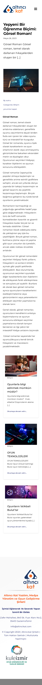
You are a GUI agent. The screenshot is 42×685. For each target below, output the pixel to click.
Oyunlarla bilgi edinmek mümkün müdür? (19, 388)
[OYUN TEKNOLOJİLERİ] (21, 425)
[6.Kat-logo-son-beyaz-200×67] (14, 6)
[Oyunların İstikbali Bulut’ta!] (21, 487)
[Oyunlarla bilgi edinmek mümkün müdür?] (21, 357)
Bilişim (16, 105)
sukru (8, 100)
